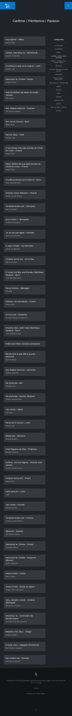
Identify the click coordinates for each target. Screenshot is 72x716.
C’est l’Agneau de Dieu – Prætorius (21, 449)
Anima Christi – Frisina (16, 573)
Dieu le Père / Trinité (59, 107)
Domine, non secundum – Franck (21, 301)
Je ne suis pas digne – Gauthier (20, 232)
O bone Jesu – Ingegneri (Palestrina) (22, 645)
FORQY (39, 683)
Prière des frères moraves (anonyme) (23, 344)
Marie (59, 86)
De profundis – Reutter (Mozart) (20, 396)
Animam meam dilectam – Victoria (21, 193)
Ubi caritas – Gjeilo (14, 409)
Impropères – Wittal (15, 39)
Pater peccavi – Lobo (15, 491)
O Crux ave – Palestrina (16, 314)
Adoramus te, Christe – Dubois (19, 544)
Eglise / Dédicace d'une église (59, 70)
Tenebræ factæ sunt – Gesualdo (20, 206)
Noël (59, 93)
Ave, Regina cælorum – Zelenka (20, 108)
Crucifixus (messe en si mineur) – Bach (23, 180)
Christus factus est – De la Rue (20, 259)
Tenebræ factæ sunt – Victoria (19, 518)
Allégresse (58, 45)
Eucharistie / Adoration (58, 83)
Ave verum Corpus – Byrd (17, 121)
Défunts (59, 66)
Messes (58, 90)
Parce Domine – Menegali (17, 288)
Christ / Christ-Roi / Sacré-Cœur (59, 61)
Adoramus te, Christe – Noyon (19, 79)
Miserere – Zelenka (14, 531)
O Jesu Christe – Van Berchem (20, 246)
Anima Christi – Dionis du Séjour (20, 587)
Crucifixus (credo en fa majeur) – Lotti (23, 66)
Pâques (59, 97)
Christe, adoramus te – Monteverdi (21, 53)
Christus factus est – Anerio (18, 478)
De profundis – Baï (14, 383)
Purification (59, 100)
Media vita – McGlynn (15, 436)
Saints (58, 104)
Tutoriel (36, 688)
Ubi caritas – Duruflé (15, 504)
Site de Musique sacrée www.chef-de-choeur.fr (35, 680)
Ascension (59, 49)
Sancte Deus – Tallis (15, 135)
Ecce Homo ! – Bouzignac (17, 219)
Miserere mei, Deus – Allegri (18, 631)
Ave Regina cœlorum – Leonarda (21, 370)
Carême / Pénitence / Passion (59, 56)
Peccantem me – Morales (17, 658)
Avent (58, 52)
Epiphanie (58, 74)
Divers (58, 110)
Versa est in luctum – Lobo (18, 423)
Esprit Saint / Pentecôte (59, 78)
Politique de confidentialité (36, 694)
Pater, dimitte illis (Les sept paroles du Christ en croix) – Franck (23, 165)
